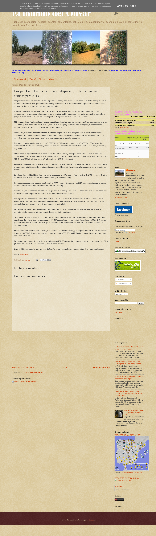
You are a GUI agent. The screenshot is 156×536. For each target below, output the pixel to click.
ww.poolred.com (125, 159)
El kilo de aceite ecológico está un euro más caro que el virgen (129, 378)
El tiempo (118, 486)
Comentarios (122, 284)
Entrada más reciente (23, 367)
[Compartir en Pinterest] (50, 260)
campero (131, 170)
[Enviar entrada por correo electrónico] (36, 260)
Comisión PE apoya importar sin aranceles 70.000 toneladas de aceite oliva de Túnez (128, 394)
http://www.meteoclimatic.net (131, 472)
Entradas (120, 280)
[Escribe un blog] (43, 260)
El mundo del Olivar (51, 12)
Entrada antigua (101, 367)
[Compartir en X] (46, 260)
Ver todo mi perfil (121, 198)
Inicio (64, 367)
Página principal (20, 79)
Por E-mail (118, 312)
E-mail (117, 241)
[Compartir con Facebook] (48, 260)
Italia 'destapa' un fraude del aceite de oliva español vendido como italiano (128, 363)
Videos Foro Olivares (37, 79)
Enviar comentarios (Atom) (32, 373)
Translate (131, 232)
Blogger (91, 520)
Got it (133, 6)
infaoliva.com (124, 127)
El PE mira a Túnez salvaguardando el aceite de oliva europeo (129, 348)
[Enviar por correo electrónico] (41, 260)
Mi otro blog (53, 79)
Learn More (122, 6)
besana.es (24, 254)
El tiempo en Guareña (123, 490)
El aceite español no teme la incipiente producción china (133, 412)
